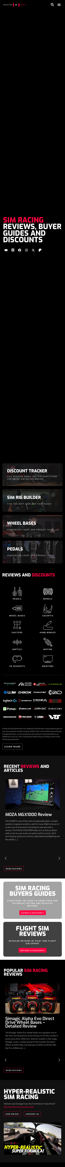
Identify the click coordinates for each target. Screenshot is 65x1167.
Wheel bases (17, 616)
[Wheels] (48, 591)
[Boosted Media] (14, 5)
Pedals (17, 599)
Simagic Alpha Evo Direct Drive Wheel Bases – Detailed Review (29, 1022)
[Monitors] (48, 659)
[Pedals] (17, 591)
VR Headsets (17, 666)
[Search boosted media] (52, 4)
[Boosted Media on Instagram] (26, 250)
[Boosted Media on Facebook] (20, 250)
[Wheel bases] (17, 608)
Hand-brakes (48, 632)
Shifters (17, 632)
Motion (47, 649)
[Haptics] (17, 642)
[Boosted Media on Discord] (13, 250)
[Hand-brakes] (48, 625)
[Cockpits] (48, 608)
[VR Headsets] (17, 659)
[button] (59, 4)
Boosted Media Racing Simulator (19, 1107)
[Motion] (48, 642)
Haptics (17, 649)
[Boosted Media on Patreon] (40, 250)
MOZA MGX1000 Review (28, 814)
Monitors (48, 666)
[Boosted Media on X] (33, 250)
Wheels (47, 599)
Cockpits (47, 616)
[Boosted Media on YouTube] (6, 250)
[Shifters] (17, 625)
